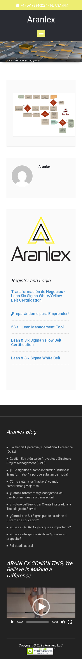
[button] (41, 607)
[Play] (12, 622)
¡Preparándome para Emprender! (40, 313)
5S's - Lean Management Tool (37, 327)
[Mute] (63, 622)
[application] (41, 607)
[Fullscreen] (70, 622)
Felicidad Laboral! (21, 545)
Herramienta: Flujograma (27, 60)
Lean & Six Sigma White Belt (35, 358)
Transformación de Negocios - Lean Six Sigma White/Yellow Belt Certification (38, 296)
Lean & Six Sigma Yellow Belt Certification (36, 342)
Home (9, 60)
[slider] (37, 622)
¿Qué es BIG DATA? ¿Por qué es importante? (40, 527)
